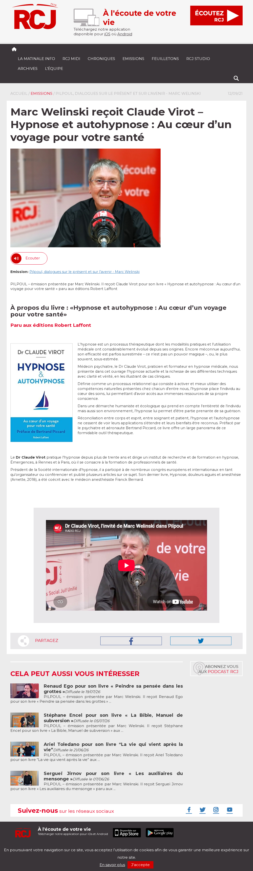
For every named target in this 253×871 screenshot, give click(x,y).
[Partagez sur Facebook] (131, 640)
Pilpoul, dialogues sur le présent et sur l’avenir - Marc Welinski (84, 272)
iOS (107, 34)
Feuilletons (165, 58)
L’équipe (54, 68)
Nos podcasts (93, 846)
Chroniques (101, 58)
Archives (28, 68)
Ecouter (32, 258)
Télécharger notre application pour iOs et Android (73, 831)
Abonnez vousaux (218, 669)
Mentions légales (25, 846)
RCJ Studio (198, 58)
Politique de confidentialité (61, 846)
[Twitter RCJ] (201, 810)
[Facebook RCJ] (188, 810)
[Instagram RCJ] (215, 810)
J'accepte (140, 864)
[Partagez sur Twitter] (201, 640)
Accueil (18, 93)
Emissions (133, 58)
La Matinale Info (36, 58)
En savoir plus (112, 864)
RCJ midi (71, 58)
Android (124, 34)
